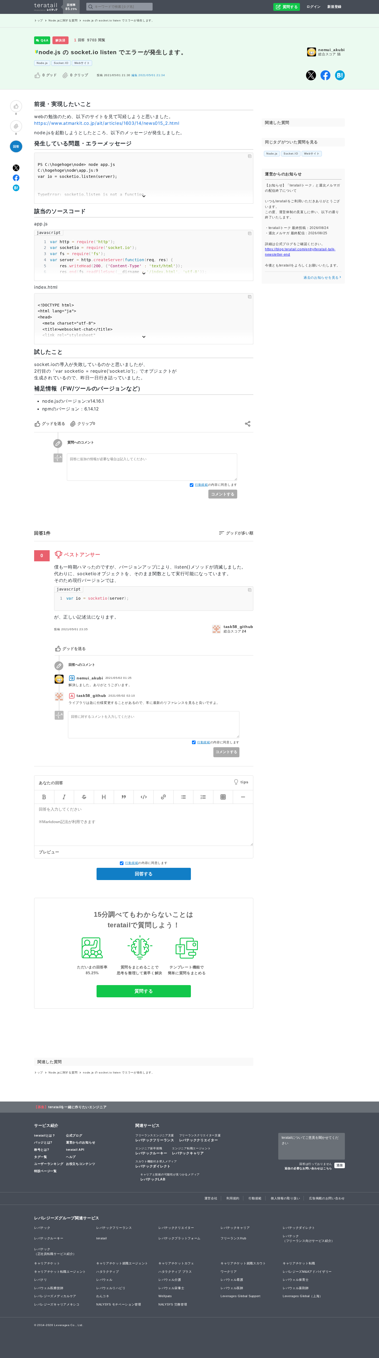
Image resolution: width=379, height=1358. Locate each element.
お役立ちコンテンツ (80, 1163)
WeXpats (165, 1296)
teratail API (75, 1149)
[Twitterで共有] (311, 75)
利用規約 (232, 1198)
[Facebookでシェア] (325, 75)
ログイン (314, 7)
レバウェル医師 (232, 1288)
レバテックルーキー (151, 1151)
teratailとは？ (44, 1135)
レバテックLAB (170, 1177)
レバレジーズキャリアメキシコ (57, 1304)
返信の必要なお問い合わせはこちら (308, 1168)
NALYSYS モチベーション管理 (118, 1304)
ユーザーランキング (48, 1163)
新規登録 (334, 7)
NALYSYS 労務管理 (172, 1304)
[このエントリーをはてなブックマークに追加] (340, 75)
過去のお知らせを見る (321, 277)
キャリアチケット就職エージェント (122, 1263)
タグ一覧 (40, 1156)
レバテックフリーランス (154, 1138)
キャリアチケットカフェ (176, 1263)
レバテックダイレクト (156, 1164)
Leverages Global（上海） (303, 1296)
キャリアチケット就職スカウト (243, 1263)
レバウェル (104, 1279)
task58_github (238, 627)
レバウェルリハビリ (110, 1288)
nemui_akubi (331, 50)
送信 (340, 1165)
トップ (38, 20)
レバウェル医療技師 (48, 1288)
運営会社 (211, 1198)
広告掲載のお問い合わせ (327, 1198)
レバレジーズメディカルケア (55, 1296)
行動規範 (201, 484)
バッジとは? (43, 1142)
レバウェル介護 (169, 1279)
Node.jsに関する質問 (63, 20)
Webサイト (82, 62)
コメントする (222, 494)
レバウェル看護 (232, 1279)
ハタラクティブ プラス (175, 1271)
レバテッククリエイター (200, 1138)
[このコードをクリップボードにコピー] (249, 156)
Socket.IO (61, 62)
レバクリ (40, 1279)
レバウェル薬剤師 (296, 1288)
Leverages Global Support (241, 1296)
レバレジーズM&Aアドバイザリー (307, 1271)
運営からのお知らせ (80, 1142)
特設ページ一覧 (45, 1171)
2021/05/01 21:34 (148, 75)
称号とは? (41, 1149)
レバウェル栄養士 (171, 1288)
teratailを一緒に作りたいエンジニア (77, 1107)
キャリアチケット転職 (299, 1263)
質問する (144, 991)
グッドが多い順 (239, 533)
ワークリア (229, 1271)
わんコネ (102, 1296)
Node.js (42, 62)
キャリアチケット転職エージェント (60, 1271)
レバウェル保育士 (296, 1279)
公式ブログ (74, 1135)
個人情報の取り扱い (285, 1198)
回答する (144, 873)
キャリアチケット (47, 1263)
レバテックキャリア (191, 1151)
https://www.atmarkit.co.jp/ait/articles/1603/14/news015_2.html (106, 123)
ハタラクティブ (107, 1271)
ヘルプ (71, 1156)
